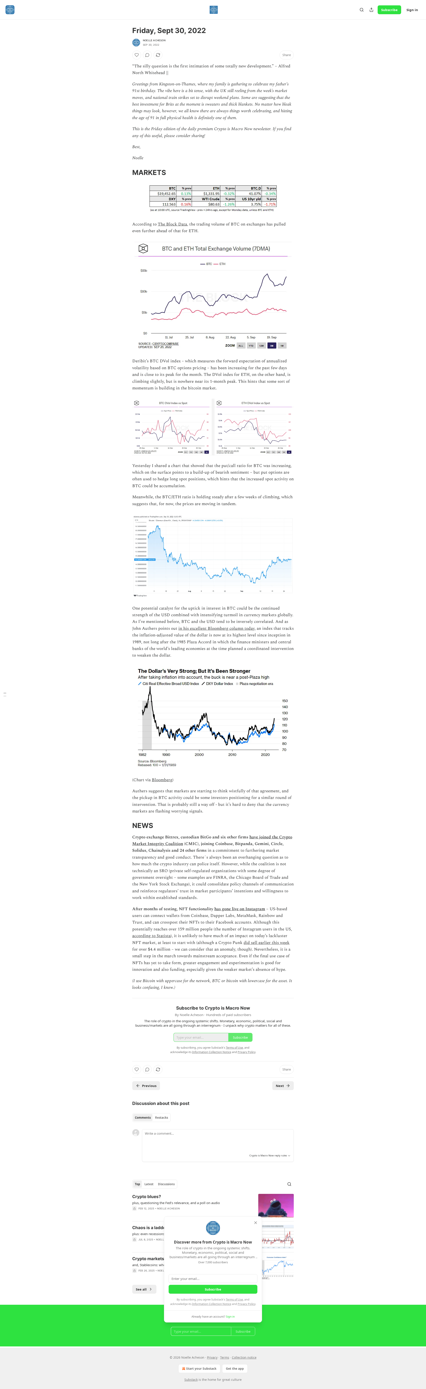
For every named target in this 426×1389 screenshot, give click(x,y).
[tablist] (151, 1117)
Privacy (212, 1357)
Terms (224, 1357)
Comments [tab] (143, 1118)
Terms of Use (234, 1299)
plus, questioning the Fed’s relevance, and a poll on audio (176, 1203)
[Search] (361, 9)
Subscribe (389, 10)
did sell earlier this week (267, 943)
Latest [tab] (149, 1184)
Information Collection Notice (211, 1304)
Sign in (412, 10)
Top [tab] (137, 1184)
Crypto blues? (146, 1196)
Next (280, 1085)
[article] (213, 1205)
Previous (149, 1085)
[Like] (136, 55)
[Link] (126, 172)
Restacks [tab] (161, 1118)
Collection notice (244, 1357)
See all (141, 1289)
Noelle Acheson (154, 40)
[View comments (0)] (147, 55)
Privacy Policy (246, 1304)
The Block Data (172, 224)
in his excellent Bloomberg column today (216, 628)
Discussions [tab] (166, 1184)
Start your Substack (201, 1368)
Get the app (235, 1368)
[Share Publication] (371, 9)
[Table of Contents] (5, 694)
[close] (255, 1222)
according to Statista (151, 936)
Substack (191, 1379)
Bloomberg (162, 780)
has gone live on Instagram (239, 909)
